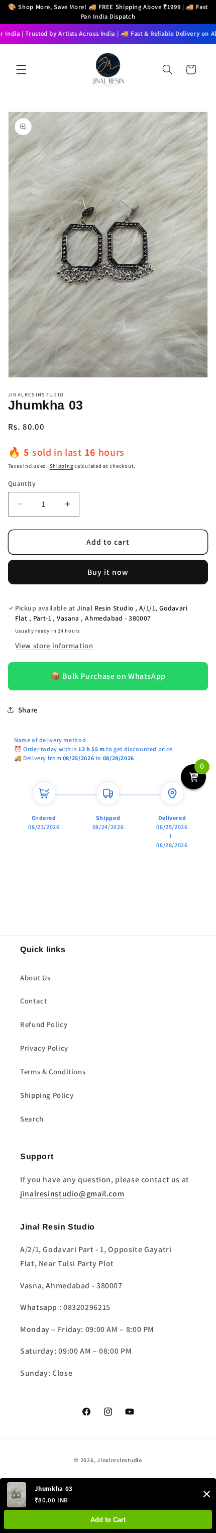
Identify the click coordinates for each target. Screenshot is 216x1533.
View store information (54, 645)
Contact (33, 1000)
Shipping (61, 465)
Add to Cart (108, 1519)
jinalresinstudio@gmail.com (72, 1193)
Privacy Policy (44, 1048)
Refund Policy (43, 1024)
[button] (21, 69)
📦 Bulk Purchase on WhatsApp (108, 676)
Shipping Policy (46, 1095)
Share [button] (28, 709)
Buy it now (108, 572)
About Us (35, 977)
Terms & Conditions (52, 1071)
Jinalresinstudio (119, 1460)
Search (32, 1118)
